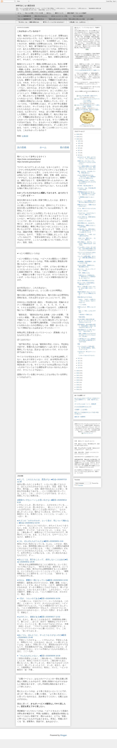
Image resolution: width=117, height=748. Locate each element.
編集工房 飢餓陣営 (80, 416)
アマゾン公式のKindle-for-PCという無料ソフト (87, 70)
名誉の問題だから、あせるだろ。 (87, 223)
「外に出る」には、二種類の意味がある (28, 22)
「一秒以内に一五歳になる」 (85, 314)
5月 (79, 358)
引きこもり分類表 (77, 16)
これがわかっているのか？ (85, 220)
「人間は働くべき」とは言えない (77, 22)
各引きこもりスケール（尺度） (59, 16)
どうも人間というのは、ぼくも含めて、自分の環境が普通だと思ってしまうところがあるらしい (87, 249)
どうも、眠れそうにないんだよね (87, 208)
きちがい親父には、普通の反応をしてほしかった (87, 217)
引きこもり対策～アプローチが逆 (34, 13)
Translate (80, 485)
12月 (79, 141)
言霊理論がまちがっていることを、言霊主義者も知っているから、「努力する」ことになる (87, 193)
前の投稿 (64, 147)
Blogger (63, 735)
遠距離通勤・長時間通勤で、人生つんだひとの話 (87, 262)
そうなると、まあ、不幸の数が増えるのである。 (87, 188)
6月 (79, 155)
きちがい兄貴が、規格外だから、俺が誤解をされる (87, 266)
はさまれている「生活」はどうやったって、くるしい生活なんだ (87, 157)
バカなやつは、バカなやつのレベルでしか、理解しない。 (87, 213)
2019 (77, 380)
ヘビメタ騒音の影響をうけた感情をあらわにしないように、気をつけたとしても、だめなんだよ (87, 167)
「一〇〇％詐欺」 (82, 304)
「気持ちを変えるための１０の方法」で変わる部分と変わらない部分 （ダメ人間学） (71, 19)
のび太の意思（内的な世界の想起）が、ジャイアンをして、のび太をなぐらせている (87, 321)
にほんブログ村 (87, 102)
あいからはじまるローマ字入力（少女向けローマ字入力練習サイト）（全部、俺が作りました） (87, 400)
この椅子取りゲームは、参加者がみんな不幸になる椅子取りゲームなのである (87, 340)
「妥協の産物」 (82, 317)
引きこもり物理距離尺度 (24, 16)
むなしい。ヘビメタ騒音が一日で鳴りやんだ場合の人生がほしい (87, 201)
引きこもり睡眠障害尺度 (24, 19)
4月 (79, 360)
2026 (77, 134)
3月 (79, 363)
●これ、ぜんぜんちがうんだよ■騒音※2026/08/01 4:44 (40, 541)
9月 (79, 148)
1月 (79, 367)
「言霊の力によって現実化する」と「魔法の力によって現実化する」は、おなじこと (87, 277)
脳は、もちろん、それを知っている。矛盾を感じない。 (87, 172)
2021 (77, 375)
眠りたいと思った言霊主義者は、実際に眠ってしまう (87, 283)
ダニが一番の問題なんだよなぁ (86, 280)
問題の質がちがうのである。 (85, 297)
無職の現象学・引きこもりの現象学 (76, 13)
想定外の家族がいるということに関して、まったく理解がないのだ (87, 293)
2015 (77, 387)
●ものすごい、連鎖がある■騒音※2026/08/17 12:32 (38, 617)
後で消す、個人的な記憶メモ (85, 185)
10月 (79, 145)
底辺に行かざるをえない (41, 16)
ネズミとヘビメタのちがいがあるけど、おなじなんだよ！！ (87, 253)
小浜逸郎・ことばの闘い (81, 409)
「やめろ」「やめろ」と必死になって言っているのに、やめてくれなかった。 (87, 301)
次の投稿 (21, 147)
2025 (77, 136)
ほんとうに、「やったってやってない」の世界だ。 (87, 269)
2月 (79, 365)
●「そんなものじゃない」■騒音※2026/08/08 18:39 (38, 656)
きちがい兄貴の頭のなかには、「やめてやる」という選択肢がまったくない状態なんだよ (87, 176)
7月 (79, 152)
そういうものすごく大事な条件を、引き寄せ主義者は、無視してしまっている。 (87, 348)
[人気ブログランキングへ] (87, 123)
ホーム (19, 13)
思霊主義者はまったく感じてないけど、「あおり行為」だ (87, 330)
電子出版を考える (39, 19)
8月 (79, 150)
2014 (77, 389)
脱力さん (49, 13)
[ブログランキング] (87, 433)
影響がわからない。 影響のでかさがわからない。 (87, 205)
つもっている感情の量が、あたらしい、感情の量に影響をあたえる (87, 258)
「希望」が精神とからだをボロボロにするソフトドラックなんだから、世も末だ (87, 335)
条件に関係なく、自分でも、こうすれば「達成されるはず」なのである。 (87, 243)
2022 (77, 373)
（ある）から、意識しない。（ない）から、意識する (87, 238)
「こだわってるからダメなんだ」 (87, 355)
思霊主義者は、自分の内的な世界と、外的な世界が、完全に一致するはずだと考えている (87, 326)
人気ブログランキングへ (87, 124)
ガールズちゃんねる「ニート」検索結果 (85, 404)
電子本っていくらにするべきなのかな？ (53, 22)
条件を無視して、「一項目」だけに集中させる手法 (87, 235)
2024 (77, 139)
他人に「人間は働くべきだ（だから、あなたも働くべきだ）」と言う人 (87, 288)
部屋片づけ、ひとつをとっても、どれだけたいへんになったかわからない (87, 162)
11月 (79, 143)
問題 (79, 344)
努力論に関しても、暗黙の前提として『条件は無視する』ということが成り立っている (87, 230)
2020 (77, 377)
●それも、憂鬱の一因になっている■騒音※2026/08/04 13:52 (42, 580)
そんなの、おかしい (83, 210)
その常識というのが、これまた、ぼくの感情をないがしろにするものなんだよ (87, 182)
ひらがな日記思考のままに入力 (83, 406)
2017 (77, 382)
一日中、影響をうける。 (84, 273)
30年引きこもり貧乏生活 (25, 6)
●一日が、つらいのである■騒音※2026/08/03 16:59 (38, 598)
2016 (77, 384)
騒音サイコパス (59, 13)
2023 (77, 370)
